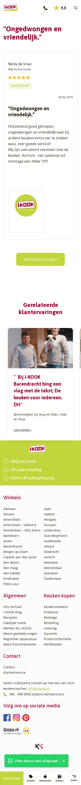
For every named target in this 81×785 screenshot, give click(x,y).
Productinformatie (57, 639)
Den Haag (10, 568)
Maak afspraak (11, 778)
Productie (51, 612)
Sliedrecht (51, 552)
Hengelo (50, 519)
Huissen (50, 525)
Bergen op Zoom (15, 552)
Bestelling (51, 623)
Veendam (51, 562)
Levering (50, 628)
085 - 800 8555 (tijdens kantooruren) (36, 694)
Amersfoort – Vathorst (19, 525)
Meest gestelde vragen (20, 633)
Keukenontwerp (56, 607)
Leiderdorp (52, 530)
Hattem (49, 514)
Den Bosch (11, 562)
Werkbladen (53, 644)
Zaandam (51, 573)
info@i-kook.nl (39, 688)
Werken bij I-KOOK (17, 628)
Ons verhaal (12, 607)
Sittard (49, 546)
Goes (47, 509)
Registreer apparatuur (20, 639)
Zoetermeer (52, 578)
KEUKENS (31, 780)
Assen (7, 541)
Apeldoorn (11, 535)
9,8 (63, 7)
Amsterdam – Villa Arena (21, 530)
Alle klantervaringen (40, 259)
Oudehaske (52, 541)
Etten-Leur (11, 584)
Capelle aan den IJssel (19, 557)
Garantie (50, 633)
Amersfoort (20, 86)
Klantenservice (14, 672)
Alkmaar (9, 509)
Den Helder (11, 573)
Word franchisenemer (19, 644)
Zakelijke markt (14, 623)
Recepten (10, 617)
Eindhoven (11, 578)
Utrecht (49, 557)
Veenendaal (53, 568)
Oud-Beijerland (55, 535)
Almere (8, 514)
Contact (9, 667)
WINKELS (60, 780)
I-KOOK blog (12, 612)
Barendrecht (12, 546)
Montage (50, 617)
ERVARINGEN (45, 780)
